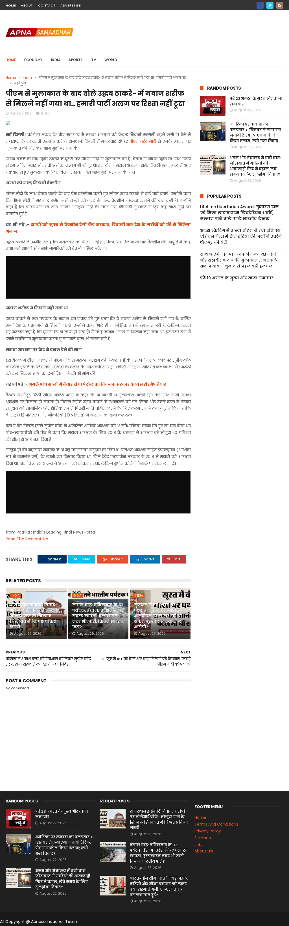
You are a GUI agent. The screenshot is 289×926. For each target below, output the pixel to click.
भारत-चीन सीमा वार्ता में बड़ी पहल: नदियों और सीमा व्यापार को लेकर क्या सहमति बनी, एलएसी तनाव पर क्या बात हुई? (159, 887)
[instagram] (279, 5)
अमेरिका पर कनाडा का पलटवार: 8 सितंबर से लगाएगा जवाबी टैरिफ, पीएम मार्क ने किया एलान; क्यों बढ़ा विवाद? (255, 133)
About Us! (203, 851)
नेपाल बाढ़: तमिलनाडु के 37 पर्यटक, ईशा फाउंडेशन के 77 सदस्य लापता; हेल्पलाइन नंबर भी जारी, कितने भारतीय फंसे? (98, 616)
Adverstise (70, 5)
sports (76, 59)
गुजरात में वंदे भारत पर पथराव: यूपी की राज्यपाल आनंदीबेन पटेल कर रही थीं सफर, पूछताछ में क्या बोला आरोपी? (158, 616)
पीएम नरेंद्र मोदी (143, 141)
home (11, 5)
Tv (93, 59)
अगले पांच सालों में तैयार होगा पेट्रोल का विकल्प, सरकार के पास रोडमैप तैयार (97, 384)
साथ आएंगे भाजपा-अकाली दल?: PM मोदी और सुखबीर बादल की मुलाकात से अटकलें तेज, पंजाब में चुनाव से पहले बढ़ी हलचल (238, 260)
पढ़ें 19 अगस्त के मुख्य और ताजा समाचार (236, 278)
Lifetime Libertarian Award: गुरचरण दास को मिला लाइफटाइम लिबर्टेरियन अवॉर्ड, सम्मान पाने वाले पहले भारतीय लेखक (239, 212)
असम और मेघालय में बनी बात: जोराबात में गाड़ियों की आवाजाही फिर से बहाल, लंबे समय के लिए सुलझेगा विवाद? (255, 166)
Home (11, 59)
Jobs (198, 844)
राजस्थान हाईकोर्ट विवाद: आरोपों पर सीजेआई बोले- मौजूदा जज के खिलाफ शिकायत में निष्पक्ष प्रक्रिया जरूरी (34, 616)
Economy (33, 59)
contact (47, 5)
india (56, 59)
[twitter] (269, 5)
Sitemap (202, 838)
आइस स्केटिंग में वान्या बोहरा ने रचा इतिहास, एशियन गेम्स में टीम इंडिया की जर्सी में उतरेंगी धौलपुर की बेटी (241, 236)
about (27, 5)
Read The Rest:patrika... (28, 539)
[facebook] (260, 5)
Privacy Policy (207, 831)
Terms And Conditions (216, 824)
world (110, 59)
